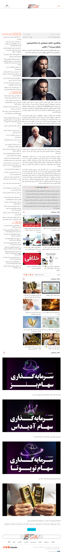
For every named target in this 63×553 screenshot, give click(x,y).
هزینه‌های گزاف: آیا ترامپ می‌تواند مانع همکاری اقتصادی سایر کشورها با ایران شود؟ (11, 113)
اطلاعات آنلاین (33, 6)
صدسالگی (46, 542)
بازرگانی (16, 222)
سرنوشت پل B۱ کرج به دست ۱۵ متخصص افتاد (13, 68)
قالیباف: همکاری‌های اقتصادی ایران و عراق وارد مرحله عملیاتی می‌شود (12, 154)
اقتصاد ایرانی (25, 524)
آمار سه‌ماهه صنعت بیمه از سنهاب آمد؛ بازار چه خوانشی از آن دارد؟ (12, 258)
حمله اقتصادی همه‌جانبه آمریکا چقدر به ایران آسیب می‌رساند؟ (12, 108)
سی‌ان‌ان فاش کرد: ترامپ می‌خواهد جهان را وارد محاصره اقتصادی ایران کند (12, 88)
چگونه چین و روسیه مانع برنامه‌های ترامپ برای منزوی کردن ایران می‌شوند (12, 97)
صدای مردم (33, 542)
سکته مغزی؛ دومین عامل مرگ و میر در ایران (12, 184)
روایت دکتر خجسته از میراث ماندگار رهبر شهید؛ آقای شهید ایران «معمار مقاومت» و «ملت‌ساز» (12, 208)
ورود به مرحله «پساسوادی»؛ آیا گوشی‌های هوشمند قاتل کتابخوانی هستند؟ (41, 191)
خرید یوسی (32, 524)
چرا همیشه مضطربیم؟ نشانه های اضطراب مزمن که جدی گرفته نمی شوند (12, 248)
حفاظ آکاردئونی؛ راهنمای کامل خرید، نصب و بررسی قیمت (12, 226)
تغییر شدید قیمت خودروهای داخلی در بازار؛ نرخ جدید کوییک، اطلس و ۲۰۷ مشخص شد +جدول (12, 50)
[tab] (16, 34)
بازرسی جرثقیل (53, 524)
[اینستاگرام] (9, 547)
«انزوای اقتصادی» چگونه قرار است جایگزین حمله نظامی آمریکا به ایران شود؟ (41, 200)
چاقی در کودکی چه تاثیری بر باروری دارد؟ (12, 127)
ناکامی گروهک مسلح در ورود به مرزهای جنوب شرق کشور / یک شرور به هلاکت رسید (12, 218)
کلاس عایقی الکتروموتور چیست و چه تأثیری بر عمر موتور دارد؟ (12, 243)
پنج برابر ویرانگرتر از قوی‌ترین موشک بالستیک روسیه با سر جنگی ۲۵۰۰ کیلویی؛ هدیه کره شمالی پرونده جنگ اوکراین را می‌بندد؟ (12, 61)
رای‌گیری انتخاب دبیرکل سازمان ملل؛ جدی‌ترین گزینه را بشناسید (12, 55)
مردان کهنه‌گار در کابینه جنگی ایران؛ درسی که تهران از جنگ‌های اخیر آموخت (42, 197)
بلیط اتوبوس (7, 524)
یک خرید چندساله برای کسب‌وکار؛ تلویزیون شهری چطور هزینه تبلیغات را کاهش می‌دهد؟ (13, 253)
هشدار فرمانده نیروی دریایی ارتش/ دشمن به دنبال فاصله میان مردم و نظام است (12, 179)
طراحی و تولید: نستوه (52, 551)
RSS (9, 542)
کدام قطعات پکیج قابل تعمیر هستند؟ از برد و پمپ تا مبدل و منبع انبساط (12, 230)
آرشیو (14, 542)
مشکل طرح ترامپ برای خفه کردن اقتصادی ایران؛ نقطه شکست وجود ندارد (42, 194)
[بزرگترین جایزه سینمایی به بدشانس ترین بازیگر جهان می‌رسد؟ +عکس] (41, 136)
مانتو (59, 524)
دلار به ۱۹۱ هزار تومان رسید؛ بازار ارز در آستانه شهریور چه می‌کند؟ (12, 173)
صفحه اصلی (57, 34)
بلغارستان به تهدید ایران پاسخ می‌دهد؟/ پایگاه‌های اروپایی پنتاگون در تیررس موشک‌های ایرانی (13, 43)
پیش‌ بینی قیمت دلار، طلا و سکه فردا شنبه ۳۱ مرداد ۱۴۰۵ (12, 131)
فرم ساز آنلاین (46, 524)
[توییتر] (6, 547)
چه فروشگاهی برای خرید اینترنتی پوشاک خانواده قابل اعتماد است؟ (13, 262)
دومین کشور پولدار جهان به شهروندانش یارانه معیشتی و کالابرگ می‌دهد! (42, 203)
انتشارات (20, 542)
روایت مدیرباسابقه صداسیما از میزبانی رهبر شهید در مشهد (12, 150)
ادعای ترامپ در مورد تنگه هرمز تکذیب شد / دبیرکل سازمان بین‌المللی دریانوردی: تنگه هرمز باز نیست (12, 73)
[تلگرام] (4, 547)
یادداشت (26, 542)
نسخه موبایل (31, 529)
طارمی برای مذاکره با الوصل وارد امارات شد (12, 194)
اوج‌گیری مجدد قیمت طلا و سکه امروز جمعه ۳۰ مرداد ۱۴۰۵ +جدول (12, 79)
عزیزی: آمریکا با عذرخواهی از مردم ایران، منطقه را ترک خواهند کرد (13, 145)
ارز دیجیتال (13, 524)
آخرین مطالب (15, 92)
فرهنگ (52, 34)
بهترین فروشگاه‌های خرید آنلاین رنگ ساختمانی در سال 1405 (12, 235)
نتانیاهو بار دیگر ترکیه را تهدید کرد (12, 169)
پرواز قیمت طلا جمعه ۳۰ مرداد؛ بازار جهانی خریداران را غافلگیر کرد (12, 84)
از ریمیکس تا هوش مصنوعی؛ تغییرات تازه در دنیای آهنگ (12, 267)
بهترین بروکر (19, 524)
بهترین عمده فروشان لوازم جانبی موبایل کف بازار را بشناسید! (13, 239)
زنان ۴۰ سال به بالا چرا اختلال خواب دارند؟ (12, 141)
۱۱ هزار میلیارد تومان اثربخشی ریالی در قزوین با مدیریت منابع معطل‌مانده (12, 198)
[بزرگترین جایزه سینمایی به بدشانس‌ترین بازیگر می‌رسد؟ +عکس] (41, 66)
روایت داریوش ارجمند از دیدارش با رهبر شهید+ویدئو (12, 203)
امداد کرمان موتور (39, 524)
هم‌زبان (40, 542)
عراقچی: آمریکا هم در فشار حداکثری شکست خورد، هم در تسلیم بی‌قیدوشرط (12, 159)
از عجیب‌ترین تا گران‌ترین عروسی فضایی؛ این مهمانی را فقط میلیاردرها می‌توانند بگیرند (13, 102)
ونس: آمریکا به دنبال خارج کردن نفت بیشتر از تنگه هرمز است (12, 189)
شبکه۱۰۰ (53, 542)
